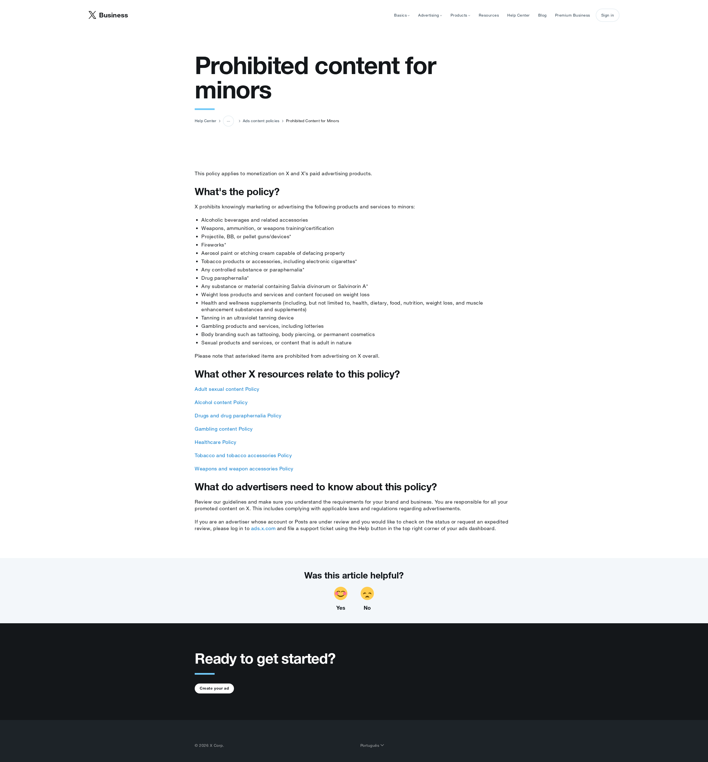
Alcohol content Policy (221, 402)
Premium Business (572, 15)
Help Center (518, 15)
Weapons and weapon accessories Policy (244, 468)
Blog (542, 15)
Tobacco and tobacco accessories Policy (243, 455)
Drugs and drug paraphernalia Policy (238, 415)
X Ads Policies (231, 141)
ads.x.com (263, 528)
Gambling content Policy (224, 429)
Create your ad (214, 688)
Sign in (607, 15)
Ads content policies (261, 120)
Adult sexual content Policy (227, 389)
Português (370, 745)
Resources (489, 15)
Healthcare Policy (215, 442)
